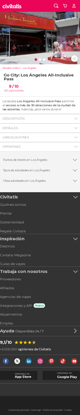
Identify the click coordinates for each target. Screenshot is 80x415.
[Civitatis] (12, 6)
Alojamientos (11, 314)
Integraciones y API (16, 306)
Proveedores (10, 279)
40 (6, 90)
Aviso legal (36, 410)
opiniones (16, 90)
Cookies (68, 410)
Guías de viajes (12, 264)
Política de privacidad (53, 410)
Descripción (13, 118)
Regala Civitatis (13, 231)
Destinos (7, 246)
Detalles (10, 128)
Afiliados (7, 288)
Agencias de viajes (15, 297)
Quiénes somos (13, 204)
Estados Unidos (11, 68)
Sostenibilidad (12, 222)
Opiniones (12, 146)
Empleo (6, 323)
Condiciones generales (18, 410)
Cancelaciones (16, 137)
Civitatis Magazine (15, 255)
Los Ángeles (29, 68)
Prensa (6, 213)
